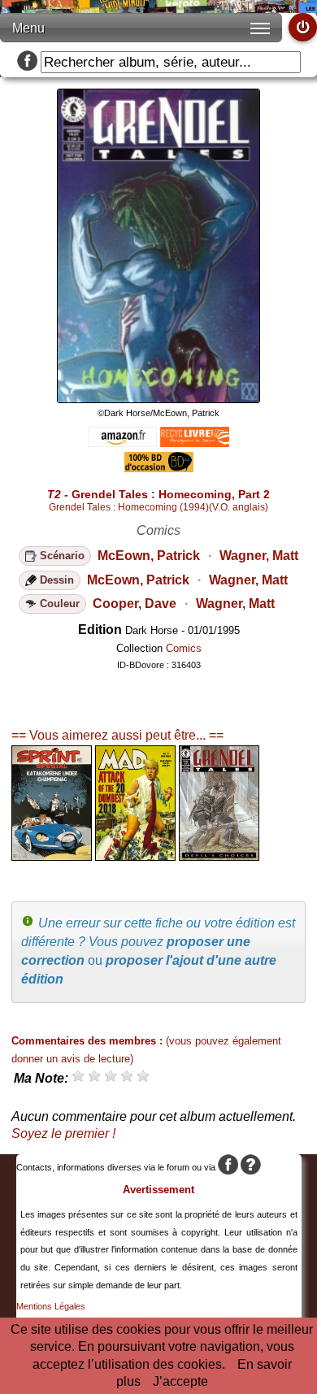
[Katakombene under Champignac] (51, 856)
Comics (184, 648)
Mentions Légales (50, 1306)
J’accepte (180, 1381)
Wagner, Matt (258, 555)
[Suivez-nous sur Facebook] (27, 62)
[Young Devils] (219, 856)
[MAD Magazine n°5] (135, 856)
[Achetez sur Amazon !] (122, 442)
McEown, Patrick (149, 555)
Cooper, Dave (134, 603)
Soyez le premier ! (63, 1133)
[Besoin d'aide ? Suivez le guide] (251, 1167)
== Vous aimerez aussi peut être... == (117, 735)
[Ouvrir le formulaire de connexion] (303, 27)
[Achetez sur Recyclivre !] (194, 442)
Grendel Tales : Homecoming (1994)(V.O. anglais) (158, 507)
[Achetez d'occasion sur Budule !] (158, 468)
